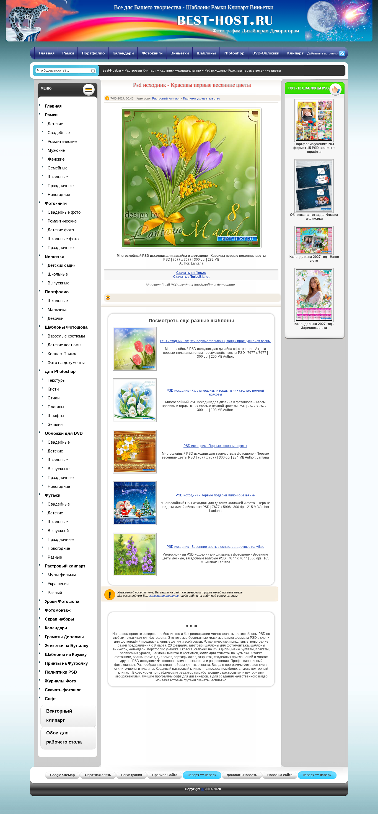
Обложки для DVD (64, 433)
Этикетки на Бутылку (66, 645)
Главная (47, 53)
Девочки (55, 318)
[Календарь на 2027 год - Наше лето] (314, 252)
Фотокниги (152, 53)
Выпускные (58, 283)
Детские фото (61, 229)
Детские (55, 123)
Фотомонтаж (58, 610)
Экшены (55, 424)
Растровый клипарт (65, 566)
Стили (53, 398)
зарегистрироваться (164, 595)
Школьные (58, 176)
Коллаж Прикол (62, 353)
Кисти (53, 389)
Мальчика (57, 309)
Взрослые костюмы (66, 336)
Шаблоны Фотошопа (66, 327)
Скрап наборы (59, 619)
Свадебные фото (64, 212)
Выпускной (58, 530)
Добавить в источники (322, 53)
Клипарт (295, 53)
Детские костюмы (64, 344)
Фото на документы (66, 362)
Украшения (58, 583)
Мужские (56, 150)
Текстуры (57, 380)
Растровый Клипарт (140, 70)
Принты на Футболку (66, 663)
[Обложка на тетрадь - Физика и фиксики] (314, 210)
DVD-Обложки (265, 53)
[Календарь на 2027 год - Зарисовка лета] (314, 319)
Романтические (62, 141)
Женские (56, 159)
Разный (55, 592)
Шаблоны (206, 53)
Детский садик (61, 265)
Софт (50, 698)
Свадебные (59, 132)
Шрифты (56, 415)
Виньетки (179, 53)
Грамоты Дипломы (64, 636)
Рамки (68, 53)
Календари (123, 53)
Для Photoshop (60, 371)
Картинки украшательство (180, 70)
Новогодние (59, 194)
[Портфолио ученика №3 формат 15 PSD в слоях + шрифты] (314, 140)
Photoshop (234, 53)
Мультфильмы (62, 574)
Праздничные (61, 185)
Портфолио (93, 53)
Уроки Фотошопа (62, 601)
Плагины (56, 406)
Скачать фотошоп (63, 689)
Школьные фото (63, 238)
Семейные (58, 168)
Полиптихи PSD (61, 672)
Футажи (52, 495)
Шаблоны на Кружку (66, 654)
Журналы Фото (60, 681)
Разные (55, 557)
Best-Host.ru (111, 70)
